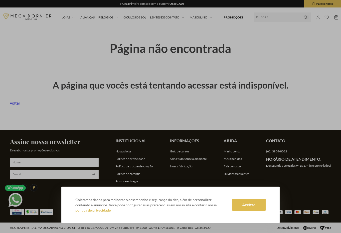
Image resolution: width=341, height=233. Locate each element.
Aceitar (248, 204)
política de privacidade (93, 210)
